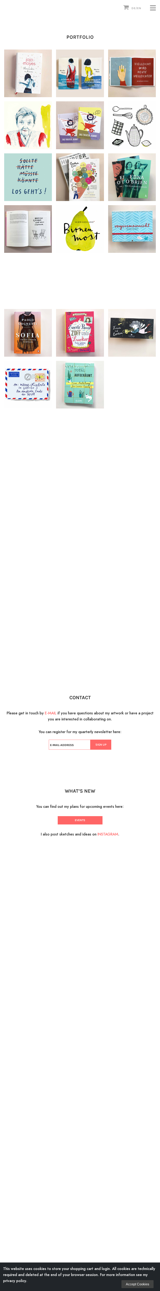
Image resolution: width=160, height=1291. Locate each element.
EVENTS (80, 820)
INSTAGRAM (108, 834)
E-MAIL (50, 712)
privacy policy (14, 1280)
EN (139, 8)
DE (133, 8)
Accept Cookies (137, 1284)
